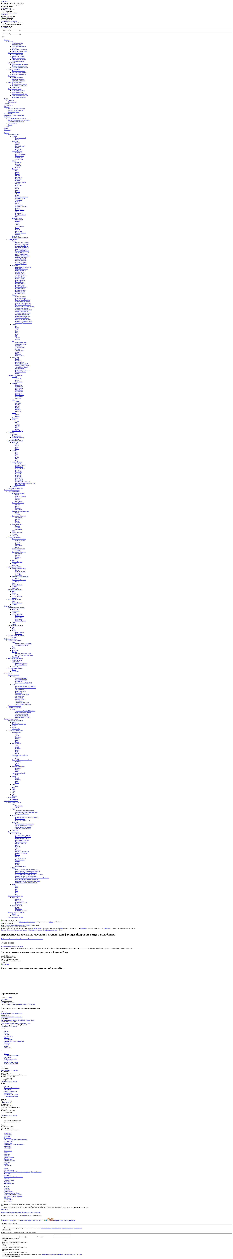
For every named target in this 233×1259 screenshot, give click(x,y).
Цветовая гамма (17, 218)
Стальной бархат (20, 182)
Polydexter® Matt (20, 215)
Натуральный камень (21, 814)
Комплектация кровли (15, 82)
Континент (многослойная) (23, 321)
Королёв (7, 1156)
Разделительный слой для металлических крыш (15, 1023)
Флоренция (18, 382)
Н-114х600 (18, 473)
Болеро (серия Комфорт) (22, 300)
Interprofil (14, 486)
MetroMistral (19, 396)
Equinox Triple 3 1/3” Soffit (23, 643)
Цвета (18, 939)
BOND (17, 408)
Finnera (17, 164)
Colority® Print (19, 210)
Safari (17, 188)
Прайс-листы (8, 105)
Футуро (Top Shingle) (21, 246)
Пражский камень (20, 842)
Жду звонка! (6, 1229)
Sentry (17, 807)
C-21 (16, 455)
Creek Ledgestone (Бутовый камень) (26, 876)
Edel (16, 894)
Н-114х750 (18, 472)
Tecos (13, 647)
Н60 (16, 458)
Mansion (17, 339)
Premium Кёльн (20, 291)
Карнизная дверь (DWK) (23, 712)
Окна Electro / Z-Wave (22, 694)
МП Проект (19, 617)
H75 (16, 460)
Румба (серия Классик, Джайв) (24, 306)
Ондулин (14, 48)
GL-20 (17, 447)
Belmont (17, 373)
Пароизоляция (16, 743)
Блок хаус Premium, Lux (22, 820)
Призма (17, 183)
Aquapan (18, 398)
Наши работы (8, 113)
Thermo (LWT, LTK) (21, 714)
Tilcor (13, 400)
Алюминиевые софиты (19, 74)
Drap (16, 216)
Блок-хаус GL (19, 900)
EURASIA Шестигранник (23, 267)
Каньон (17, 861)
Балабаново (8, 1134)
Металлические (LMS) (22, 715)
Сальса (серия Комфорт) (22, 301)
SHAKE (17, 404)
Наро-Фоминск (9, 1170)
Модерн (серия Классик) (22, 303)
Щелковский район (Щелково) (13, 1196)
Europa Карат (19, 282)
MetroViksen (19, 391)
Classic (17, 144)
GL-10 (17, 445)
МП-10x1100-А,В (20, 465)
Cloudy (17, 190)
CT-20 (17, 359)
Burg (16, 889)
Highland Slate (19, 362)
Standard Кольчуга (20, 275)
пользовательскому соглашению (72, 1228)
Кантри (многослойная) (22, 316)
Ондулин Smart (16, 436)
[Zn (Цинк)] (5, 964)
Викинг (17, 172)
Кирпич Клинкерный (22, 851)
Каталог (6, 40)
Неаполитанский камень (23, 837)
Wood (17, 421)
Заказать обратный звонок (9, 13)
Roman (17, 416)
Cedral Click (15, 915)
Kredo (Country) (20, 146)
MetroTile (14, 383)
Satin (16, 211)
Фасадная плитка (20, 858)
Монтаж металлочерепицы (16, 108)
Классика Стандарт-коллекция (24, 824)
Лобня (6, 1164)
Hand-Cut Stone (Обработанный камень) (27, 871)
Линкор (14, 637)
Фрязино (7, 1190)
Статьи (10, 125)
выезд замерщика (6, 998)
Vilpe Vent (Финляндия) (19, 724)
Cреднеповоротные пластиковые (25, 688)
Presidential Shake (20, 372)
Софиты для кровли (14, 69)
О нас (6, 98)
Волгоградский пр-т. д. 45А (9, 1070)
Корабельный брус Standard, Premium (26, 817)
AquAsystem (15, 611)
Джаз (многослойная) (22, 318)
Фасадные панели (17, 92)
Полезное (7, 117)
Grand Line (15, 141)
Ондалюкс (15, 434)
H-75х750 (18, 470)
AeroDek (14, 377)
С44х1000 (18, 476)
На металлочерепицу (18, 493)
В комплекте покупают (35, 939)
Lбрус (17, 907)
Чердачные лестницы (18, 80)
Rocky (17, 331)
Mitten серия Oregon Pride (27, 922)
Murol (13, 627)
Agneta (17, 193)
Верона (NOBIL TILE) (22, 251)
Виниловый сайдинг (18, 90)
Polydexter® (19, 213)
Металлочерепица (17, 43)
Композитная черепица (19, 46)
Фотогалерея (24, 939)
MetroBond (18, 385)
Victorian (18, 354)
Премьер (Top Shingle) (22, 247)
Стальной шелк (20, 198)
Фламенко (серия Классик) (23, 309)
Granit (17, 203)
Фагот (17, 864)
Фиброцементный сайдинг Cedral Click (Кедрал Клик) (17, 1020)
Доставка (7, 103)
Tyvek (17, 735)
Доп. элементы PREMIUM (23, 683)
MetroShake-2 (19, 388)
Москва (6, 1168)
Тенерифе (107, 928)
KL (16, 326)
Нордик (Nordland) (21, 260)
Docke (13, 630)
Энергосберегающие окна (23, 704)
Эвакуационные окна (22, 702)
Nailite (13, 868)
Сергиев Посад (9, 1180)
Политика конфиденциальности (11, 1212)
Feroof (13, 419)
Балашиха (7, 1136)
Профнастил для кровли (19, 49)
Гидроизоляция (16, 732)
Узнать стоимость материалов (11, 1256)
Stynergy (14, 136)
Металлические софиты (19, 72)
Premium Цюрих (20, 293)
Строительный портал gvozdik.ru (64, 1220)
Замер (6, 128)
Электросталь (8, 1199)
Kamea (17, 147)
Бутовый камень (20, 866)
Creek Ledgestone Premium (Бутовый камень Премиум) (32, 878)
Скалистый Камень (21, 853)
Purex (17, 195)
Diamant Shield (19, 355)
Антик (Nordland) (20, 259)
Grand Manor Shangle (21, 367)
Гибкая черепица (17, 44)
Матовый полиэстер (21, 197)
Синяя (17, 228)
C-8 (16, 452)
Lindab (14, 624)
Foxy (16, 332)
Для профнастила (17, 524)
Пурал (17, 170)
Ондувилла (15, 439)
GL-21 (17, 449)
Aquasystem (15, 671)
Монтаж (6, 107)
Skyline (17, 349)
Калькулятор (15, 236)
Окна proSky (19, 697)
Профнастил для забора (19, 97)
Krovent (14, 727)
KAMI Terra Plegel (17, 431)
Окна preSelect (19, 696)
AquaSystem (15, 661)
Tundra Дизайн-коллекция (23, 827)
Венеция (18, 850)
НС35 (17, 457)
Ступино (7, 1186)
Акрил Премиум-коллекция (23, 825)
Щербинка (7, 1198)
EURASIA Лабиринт (21, 269)
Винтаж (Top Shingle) (21, 242)
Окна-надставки (20, 699)
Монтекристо (19, 156)
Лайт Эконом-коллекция (22, 828)
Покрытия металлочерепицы (17, 118)
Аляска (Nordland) (20, 264)
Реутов (6, 1178)
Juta (16, 734)
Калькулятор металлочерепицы (14, 115)
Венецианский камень (22, 838)
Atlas (16, 187)
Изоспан (18, 737)
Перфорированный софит (23, 653)
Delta (16, 740)
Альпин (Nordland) (21, 262)
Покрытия (15, 169)
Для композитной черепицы (20, 511)
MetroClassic (19, 390)
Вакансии (11, 100)
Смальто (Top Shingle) (22, 244)
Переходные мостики (18, 58)
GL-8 (16, 444)
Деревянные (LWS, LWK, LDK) (25, 711)
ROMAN (18, 409)
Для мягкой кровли (18, 503)
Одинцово (7, 1173)
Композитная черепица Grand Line (11, 1017)
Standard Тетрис (20, 273)
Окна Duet (18, 693)
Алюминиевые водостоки (20, 67)
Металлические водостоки (20, 64)
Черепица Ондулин (18, 437)
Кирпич (17, 856)
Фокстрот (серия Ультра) (22, 313)
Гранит (17, 863)
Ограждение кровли (18, 56)
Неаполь (18, 846)
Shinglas (14, 295)
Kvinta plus (18, 149)
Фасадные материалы (14, 89)
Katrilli (17, 328)
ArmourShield (19, 350)
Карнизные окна (20, 691)
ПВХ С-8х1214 (20, 485)
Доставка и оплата (6, 1001)
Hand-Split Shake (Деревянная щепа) (26, 879)
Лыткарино (7, 1165)
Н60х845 (18, 475)
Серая (17, 223)
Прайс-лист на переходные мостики (12, 946)
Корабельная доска (21, 902)
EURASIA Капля (20, 270)
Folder (17, 738)
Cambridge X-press (20, 342)
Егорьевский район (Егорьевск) (14, 1144)
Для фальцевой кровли (19, 516)
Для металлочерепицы (19, 539)
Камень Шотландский (22, 840)
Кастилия (34, 928)
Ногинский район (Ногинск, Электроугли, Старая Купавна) (23, 1172)
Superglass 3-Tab (20, 347)
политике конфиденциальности (51, 1228)
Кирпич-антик (19, 860)
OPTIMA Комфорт (21, 679)
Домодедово (8, 1143)
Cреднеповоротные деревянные (25, 686)
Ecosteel (17, 208)
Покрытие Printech (21, 665)
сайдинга (32, 1004)
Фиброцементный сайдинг (20, 95)
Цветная (17, 234)
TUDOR (17, 401)
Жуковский (7, 1146)
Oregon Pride (19, 806)
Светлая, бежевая (20, 233)
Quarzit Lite (18, 200)
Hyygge (17, 167)
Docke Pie (15, 265)
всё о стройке (27, 1215)
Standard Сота (19, 272)
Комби (17, 845)
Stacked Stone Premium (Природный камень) (29, 874)
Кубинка (7, 1162)
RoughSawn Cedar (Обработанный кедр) (27, 881)
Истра (6, 1152)
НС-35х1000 (19, 480)
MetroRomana (19, 395)
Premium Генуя (19, 285)
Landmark (18, 360)
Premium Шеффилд (21, 287)
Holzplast (14, 652)
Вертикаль (18, 904)
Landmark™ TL (20, 368)
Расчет (3, 1002)
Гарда (17, 139)
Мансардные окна (17, 77)
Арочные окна (19, 689)
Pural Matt (18, 179)
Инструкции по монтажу (16, 121)
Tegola (14, 241)
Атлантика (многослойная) (23, 323)
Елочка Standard (20, 819)
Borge (17, 494)
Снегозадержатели (17, 54)
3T (16, 336)
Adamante (18, 165)
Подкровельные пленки (19, 85)
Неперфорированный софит (24, 655)
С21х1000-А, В (20, 468)
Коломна (7, 1154)
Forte (16, 334)
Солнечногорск (9, 1183)
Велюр (17, 174)
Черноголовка (8, 1191)
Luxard (14, 413)
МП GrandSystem (20, 621)
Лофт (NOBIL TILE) (21, 249)
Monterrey (18, 162)
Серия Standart (19, 632)
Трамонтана (19, 159)
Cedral (13, 914)
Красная (17, 221)
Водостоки (11, 62)
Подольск (7, 1175)
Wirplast (14, 722)
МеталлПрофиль (20, 496)
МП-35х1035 (19, 478)
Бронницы (7, 1138)
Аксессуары (11, 76)
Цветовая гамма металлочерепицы (18, 120)
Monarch (17, 352)
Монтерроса (19, 157)
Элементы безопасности (15, 53)
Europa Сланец (19, 278)
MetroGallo (18, 393)
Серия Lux (18, 634)
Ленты (14, 776)
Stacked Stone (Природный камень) (26, 873)
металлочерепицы (11, 1004)
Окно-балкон (19, 701)
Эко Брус (18, 899)
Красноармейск (9, 1157)
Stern (16, 886)
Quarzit (17, 192)
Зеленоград (7, 1147)
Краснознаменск (9, 1160)
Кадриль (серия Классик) (23, 305)
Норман (17, 175)
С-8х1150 (18, 463)
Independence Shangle (21, 364)
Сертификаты (12, 123)
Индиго (40, 928)
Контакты (7, 130)
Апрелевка (7, 1133)
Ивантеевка (8, 1151)
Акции (6, 126)
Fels (16, 892)
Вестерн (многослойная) (22, 319)
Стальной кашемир (21, 206)
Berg (16, 887)
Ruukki (14, 161)
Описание (12, 939)
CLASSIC (18, 411)
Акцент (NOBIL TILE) (22, 252)
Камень (17, 855)
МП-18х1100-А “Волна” (22, 481)
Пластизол (18, 185)
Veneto (17, 424)
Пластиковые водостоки (19, 66)
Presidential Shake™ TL (22, 370)
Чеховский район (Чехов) (12, 1193)
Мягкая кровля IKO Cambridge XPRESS (18, 925)
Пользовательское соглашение (31, 1212)
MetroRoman (19, 386)
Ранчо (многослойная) (22, 314)
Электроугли (8, 1201)
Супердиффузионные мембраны (22, 760)
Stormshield (18, 346)
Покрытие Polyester (21, 663)
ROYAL (17, 406)
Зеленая (17, 224)
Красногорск (8, 1159)
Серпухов (7, 1182)
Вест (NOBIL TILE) (21, 254)
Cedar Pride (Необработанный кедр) (26, 882)
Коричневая (19, 219)
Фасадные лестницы (18, 61)
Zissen (17, 429)
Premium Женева (20, 283)
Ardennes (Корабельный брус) (24, 810)
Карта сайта (4, 1209)
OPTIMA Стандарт (21, 678)
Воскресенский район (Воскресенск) (15, 1139)
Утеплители (15, 87)
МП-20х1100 (19, 467)
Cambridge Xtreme (20, 344)
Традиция (18, 378)
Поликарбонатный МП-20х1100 (25, 483)
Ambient (17, 337)
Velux (13, 676)
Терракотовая (19, 226)
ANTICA (18, 403)
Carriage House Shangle (22, 365)
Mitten (13, 642)
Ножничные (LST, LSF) (22, 717)
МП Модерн (19, 619)
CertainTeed (15, 357)
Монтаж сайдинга (13, 112)
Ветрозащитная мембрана (20, 755)
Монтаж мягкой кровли (15, 110)
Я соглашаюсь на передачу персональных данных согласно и (43, 1228)
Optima (17, 499)
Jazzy (16, 329)
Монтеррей (18, 152)
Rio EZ (17, 426)
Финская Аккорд (20, 298)
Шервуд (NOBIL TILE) (22, 255)
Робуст (17, 380)
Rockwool (15, 799)
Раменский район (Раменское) (13, 1177)
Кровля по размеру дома (19, 51)
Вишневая (18, 231)
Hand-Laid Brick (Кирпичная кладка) (26, 869)
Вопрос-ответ (12, 102)
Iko (13, 341)
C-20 (16, 454)
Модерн (17, 143)
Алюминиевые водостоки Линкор (11, 1013)
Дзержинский (8, 1141)
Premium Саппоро (20, 290)
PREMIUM (18, 681)
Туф (16, 848)
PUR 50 (17, 201)
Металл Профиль (17, 151)
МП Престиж (19, 616)
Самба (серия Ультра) (21, 311)
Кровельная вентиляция (19, 84)
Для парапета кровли (18, 549)
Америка (83, 928)
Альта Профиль (16, 833)
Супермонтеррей (20, 138)
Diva (16, 427)
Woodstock (18, 909)
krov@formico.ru (6, 8)
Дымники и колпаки (18, 79)
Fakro (13, 684)
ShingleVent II (16, 729)
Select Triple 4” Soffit (21, 645)
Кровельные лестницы (19, 59)
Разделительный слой (18, 773)
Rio (16, 422)
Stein (16, 891)
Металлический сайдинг (19, 94)
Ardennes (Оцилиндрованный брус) (26, 812)
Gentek (14, 670)
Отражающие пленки (18, 766)
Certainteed (15, 830)
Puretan (17, 180)
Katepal (14, 324)
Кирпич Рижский (20, 843)
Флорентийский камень (22, 835)
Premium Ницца (20, 288)
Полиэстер (18, 177)
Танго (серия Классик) (22, 308)
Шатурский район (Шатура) (13, 1194)
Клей (13, 784)
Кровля (10, 41)
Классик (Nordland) (21, 257)
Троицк (6, 1188)
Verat (13, 629)
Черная (17, 229)
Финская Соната (20, 296)
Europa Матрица (20, 280)
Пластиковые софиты (18, 71)
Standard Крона (20, 277)
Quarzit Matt (19, 205)
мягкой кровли (22, 1004)
